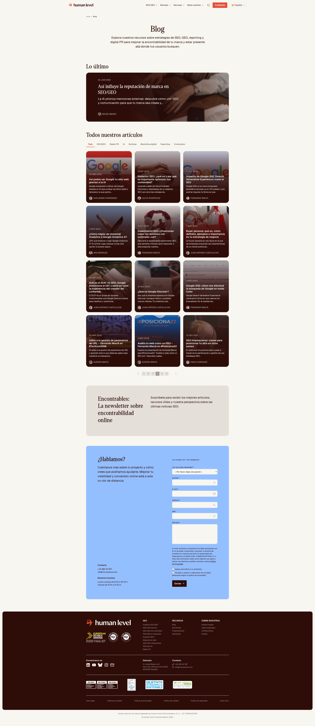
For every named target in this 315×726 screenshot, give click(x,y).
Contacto (220, 5)
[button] (237, 5)
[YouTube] (94, 665)
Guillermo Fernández (105, 198)
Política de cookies (114, 701)
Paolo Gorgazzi (198, 362)
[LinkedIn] (88, 665)
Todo (90, 144)
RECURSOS (177, 620)
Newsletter (176, 634)
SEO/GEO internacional (152, 643)
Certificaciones (207, 631)
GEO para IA (147, 646)
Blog (174, 625)
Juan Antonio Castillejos (204, 252)
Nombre (175, 478)
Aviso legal (90, 701)
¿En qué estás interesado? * (183, 467)
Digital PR (114, 144)
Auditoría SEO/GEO (150, 625)
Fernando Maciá (199, 198)
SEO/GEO (150, 5)
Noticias (133, 144)
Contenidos (179, 144)
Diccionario (176, 628)
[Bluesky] (100, 665)
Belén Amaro (109, 114)
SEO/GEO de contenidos (152, 631)
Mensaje (176, 522)
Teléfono (176, 500)
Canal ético (224, 701)
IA (124, 144)
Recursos (177, 5)
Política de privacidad (142, 701)
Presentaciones (178, 631)
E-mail (175, 489)
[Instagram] (106, 665)
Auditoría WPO (148, 637)
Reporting (165, 144)
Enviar (177, 583)
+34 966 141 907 (105, 569)
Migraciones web (149, 640)
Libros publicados (208, 628)
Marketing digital (149, 144)
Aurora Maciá (101, 362)
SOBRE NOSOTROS (211, 620)
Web (174, 511)
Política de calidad (171, 701)
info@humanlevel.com (107, 572)
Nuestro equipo (207, 625)
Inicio (88, 16)
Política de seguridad (199, 701)
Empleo (204, 634)
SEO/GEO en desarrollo (152, 634)
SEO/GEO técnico (150, 628)
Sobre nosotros (194, 5)
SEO (145, 620)
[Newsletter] (112, 665)
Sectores (164, 5)
